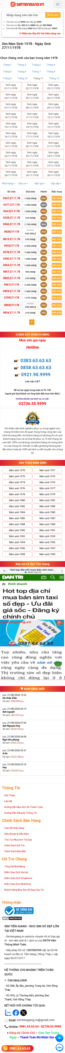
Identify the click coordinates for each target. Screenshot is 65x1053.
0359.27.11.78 (11, 291)
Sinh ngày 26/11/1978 (32, 164)
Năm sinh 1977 (47, 488)
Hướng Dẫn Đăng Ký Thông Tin (20, 813)
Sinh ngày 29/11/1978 (32, 174)
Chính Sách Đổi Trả (14, 845)
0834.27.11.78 (11, 312)
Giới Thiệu (9, 795)
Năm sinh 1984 (17, 512)
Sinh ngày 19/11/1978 (10, 145)
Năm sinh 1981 (47, 500)
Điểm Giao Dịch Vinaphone (18, 878)
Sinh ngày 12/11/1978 (53, 116)
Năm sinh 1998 (17, 554)
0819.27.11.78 (11, 239)
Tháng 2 (21, 64)
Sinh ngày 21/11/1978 (53, 145)
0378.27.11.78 (11, 252)
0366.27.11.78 (11, 224)
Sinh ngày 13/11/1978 (10, 125)
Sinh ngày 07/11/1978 (10, 106)
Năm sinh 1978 (17, 494)
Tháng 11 (38, 78)
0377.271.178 (11, 204)
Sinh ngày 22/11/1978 (10, 154)
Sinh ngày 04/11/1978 (10, 96)
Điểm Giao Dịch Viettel (16, 872)
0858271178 (11, 305)
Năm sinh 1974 (17, 482)
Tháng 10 (22, 78)
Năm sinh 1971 (47, 470)
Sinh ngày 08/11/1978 (32, 106)
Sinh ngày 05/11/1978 (32, 96)
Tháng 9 (7, 78)
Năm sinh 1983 (47, 506)
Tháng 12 (54, 78)
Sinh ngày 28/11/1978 (10, 174)
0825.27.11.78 (11, 278)
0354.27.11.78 (11, 265)
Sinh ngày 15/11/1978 (53, 125)
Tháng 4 (50, 64)
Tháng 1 (7, 64)
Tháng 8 (50, 71)
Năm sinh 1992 (17, 536)
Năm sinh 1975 (47, 482)
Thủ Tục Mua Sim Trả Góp (18, 839)
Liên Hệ (8, 801)
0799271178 (11, 297)
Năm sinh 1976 (17, 488)
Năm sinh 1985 (47, 512)
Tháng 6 (21, 71)
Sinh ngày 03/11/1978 (53, 87)
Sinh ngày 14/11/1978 (32, 125)
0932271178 (11, 245)
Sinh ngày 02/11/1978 (32, 87)
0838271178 (11, 231)
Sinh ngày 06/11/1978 (53, 96)
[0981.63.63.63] (59, 1047)
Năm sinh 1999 (47, 554)
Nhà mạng (8, 183)
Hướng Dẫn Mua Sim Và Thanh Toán (23, 807)
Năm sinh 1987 (47, 518)
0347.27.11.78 (11, 198)
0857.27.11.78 (11, 271)
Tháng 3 (36, 64)
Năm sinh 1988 (17, 524)
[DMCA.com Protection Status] (12, 918)
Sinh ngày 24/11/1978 (53, 154)
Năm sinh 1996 (17, 548)
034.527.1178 (11, 211)
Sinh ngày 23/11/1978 (32, 154)
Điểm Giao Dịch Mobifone (17, 884)
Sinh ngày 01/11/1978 (10, 87)
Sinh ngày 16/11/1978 (10, 135)
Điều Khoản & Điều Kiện (16, 834)
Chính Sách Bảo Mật (15, 851)
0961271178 (11, 284)
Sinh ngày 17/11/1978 (32, 135)
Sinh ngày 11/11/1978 (32, 116)
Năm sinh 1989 (47, 524)
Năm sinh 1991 (47, 530)
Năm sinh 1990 (17, 530)
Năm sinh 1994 (17, 542)
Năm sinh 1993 (47, 536)
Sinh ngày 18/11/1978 (53, 135)
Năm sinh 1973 (47, 476)
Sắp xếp (55, 183)
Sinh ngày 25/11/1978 (10, 164)
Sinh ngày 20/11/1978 (32, 145)
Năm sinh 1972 (17, 476)
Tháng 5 (7, 71)
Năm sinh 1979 (47, 494)
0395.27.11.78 (11, 258)
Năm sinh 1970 (17, 470)
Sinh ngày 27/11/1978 (53, 164)
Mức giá (39, 183)
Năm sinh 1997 (47, 548)
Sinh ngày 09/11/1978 (53, 106)
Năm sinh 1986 (17, 518)
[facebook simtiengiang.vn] (59, 1038)
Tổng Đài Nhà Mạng (14, 866)
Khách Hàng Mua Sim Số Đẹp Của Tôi (24, 889)
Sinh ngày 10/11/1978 (10, 116)
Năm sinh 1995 (47, 542)
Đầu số (22, 183)
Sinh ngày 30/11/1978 (53, 174)
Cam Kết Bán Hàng (14, 828)
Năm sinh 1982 (17, 506)
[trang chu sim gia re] (27, 4)
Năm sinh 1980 (17, 500)
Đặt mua (56, 198)
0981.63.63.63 (19, 1049)
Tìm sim (54, 15)
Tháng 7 (36, 71)
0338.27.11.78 (11, 217)
